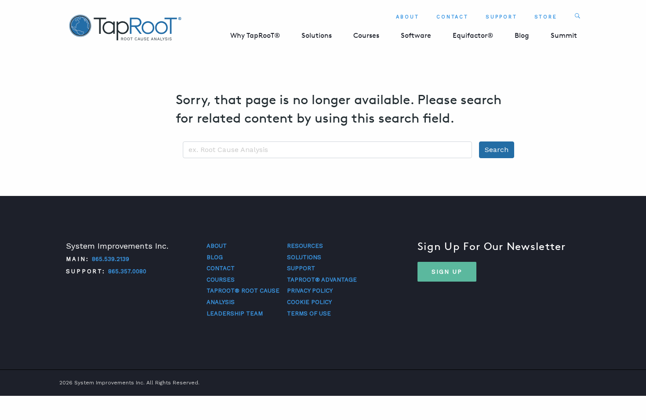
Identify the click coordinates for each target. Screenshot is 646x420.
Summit (564, 35)
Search (496, 149)
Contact (452, 17)
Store (546, 17)
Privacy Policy (310, 290)
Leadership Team (235, 313)
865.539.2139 (110, 259)
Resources (305, 246)
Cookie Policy (309, 302)
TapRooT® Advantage (322, 279)
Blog (522, 35)
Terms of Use (309, 313)
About (407, 17)
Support (501, 17)
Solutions (316, 35)
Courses (366, 35)
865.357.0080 (127, 271)
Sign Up (447, 271)
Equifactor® (473, 35)
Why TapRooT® (255, 35)
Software (416, 35)
